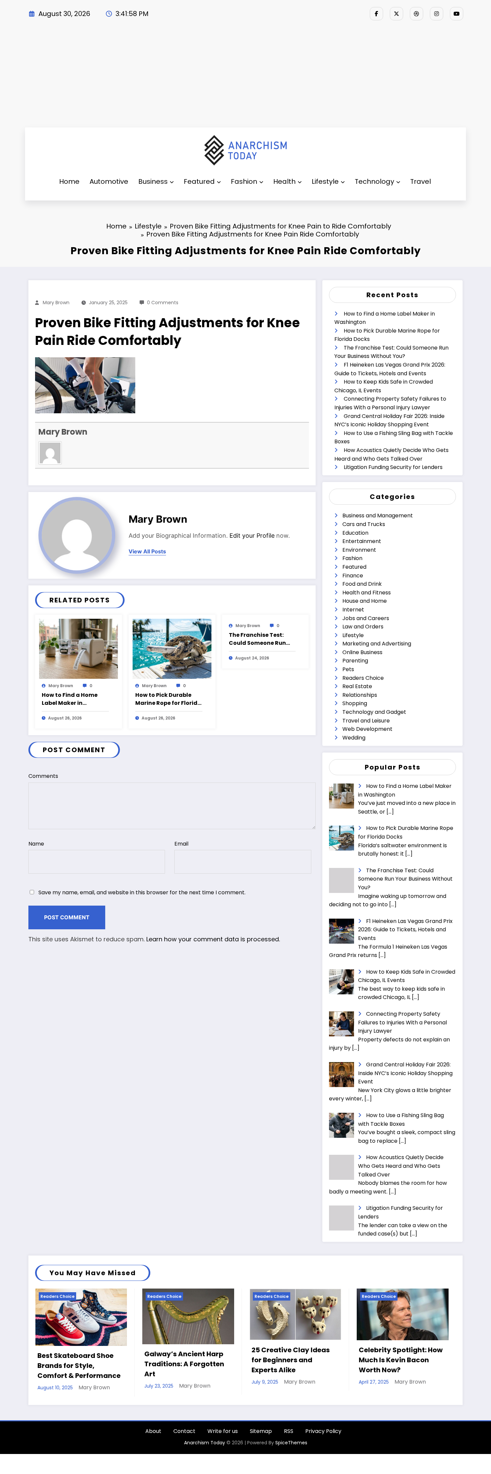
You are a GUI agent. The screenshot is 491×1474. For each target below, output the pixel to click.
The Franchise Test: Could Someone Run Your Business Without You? (261, 639)
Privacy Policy (323, 1435)
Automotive (109, 181)
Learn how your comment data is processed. (213, 939)
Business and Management (377, 515)
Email (181, 844)
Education (355, 533)
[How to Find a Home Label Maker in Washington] (78, 648)
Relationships (359, 695)
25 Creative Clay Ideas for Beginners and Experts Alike (147, 1360)
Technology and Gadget (374, 712)
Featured (199, 181)
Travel (420, 181)
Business (153, 181)
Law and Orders (362, 626)
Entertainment (361, 541)
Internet (353, 609)
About (153, 1435)
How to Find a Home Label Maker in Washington (70, 699)
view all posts (147, 551)
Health (284, 181)
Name (36, 844)
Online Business (362, 652)
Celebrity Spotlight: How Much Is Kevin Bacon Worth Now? (257, 1360)
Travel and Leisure (366, 720)
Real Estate (357, 686)
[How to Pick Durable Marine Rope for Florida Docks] (172, 648)
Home (69, 181)
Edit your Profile (252, 535)
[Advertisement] (245, 77)
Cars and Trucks (363, 524)
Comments (43, 776)
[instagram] (436, 13)
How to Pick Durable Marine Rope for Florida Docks (168, 699)
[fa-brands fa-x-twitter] (396, 13)
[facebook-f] (376, 13)
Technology (374, 181)
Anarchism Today (204, 1446)
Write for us (222, 1435)
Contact (184, 1435)
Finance (352, 575)
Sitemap (261, 1435)
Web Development (367, 729)
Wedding (353, 738)
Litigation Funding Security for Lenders (393, 467)
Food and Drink (362, 584)
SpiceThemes (291, 1446)
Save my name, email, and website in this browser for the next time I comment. (142, 892)
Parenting (355, 660)
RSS (288, 1435)
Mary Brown (56, 302)
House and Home (364, 601)
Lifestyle (325, 181)
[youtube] (456, 13)
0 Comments (162, 302)
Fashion (244, 181)
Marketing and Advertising (376, 643)
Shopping (354, 703)
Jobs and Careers (365, 618)
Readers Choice (363, 678)
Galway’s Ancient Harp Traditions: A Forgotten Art (41, 1364)
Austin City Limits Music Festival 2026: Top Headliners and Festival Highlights (364, 1364)
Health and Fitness (366, 592)
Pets (348, 669)
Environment (359, 550)
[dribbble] (416, 13)
